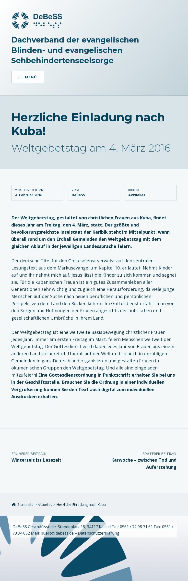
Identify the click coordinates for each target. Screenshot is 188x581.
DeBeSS (78, 194)
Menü (31, 76)
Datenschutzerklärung (98, 533)
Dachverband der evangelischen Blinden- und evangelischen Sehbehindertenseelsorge (75, 50)
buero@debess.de (57, 533)
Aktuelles (136, 194)
